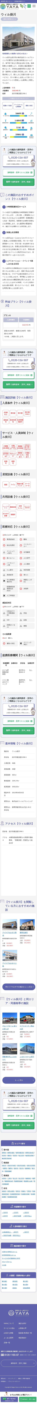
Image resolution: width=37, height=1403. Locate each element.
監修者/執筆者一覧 (25, 1333)
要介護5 (4, 1288)
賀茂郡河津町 (25, 1194)
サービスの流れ (9, 1328)
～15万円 (15, 1212)
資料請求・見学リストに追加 (18, 172)
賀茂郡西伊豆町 (15, 1194)
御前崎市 (28, 1168)
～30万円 (15, 1232)
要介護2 (4, 1284)
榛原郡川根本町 (7, 1158)
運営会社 (3, 1378)
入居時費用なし (7, 1232)
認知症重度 (26, 1288)
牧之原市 (21, 1155)
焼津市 (4, 1155)
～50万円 (26, 1232)
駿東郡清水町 (9, 1181)
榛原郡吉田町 (29, 1155)
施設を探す (22, 1323)
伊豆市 (18, 1191)
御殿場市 (28, 1178)
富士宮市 (21, 1178)
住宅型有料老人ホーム (9, 1255)
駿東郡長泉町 (18, 1181)
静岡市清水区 (29, 1152)
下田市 (29, 1191)
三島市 (9, 1178)
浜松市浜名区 (21, 1165)
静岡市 (4, 1152)
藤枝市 (9, 1155)
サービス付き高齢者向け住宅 (11, 1258)
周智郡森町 (8, 1171)
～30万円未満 (17, 1216)
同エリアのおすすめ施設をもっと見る (18, 987)
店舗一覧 (7, 1342)
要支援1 (4, 1281)
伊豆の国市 (10, 1191)
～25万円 (5, 1216)
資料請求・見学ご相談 (28, 1399)
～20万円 (26, 1212)
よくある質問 (8, 1338)
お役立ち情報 (8, 1333)
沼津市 (4, 1178)
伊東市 (23, 1191)
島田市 (15, 1155)
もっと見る (19, 1080)
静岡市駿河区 (20, 1152)
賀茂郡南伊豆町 (12, 1197)
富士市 (15, 1178)
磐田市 (10, 1168)
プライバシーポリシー (14, 1381)
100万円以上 (16, 1235)
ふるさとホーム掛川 (27, 1057)
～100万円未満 (6, 1235)
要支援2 (15, 1281)
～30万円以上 (27, 1216)
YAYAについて (9, 1323)
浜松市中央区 (11, 1165)
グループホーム (7, 1262)
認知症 (15, 1288)
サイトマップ (11, 1378)
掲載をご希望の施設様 (24, 1378)
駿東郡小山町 (28, 1181)
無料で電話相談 (10, 1399)
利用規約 (3, 1381)
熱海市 (4, 1191)
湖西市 (5, 1168)
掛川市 (22, 1168)
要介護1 (25, 1281)
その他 (4, 1265)
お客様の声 (22, 1328)
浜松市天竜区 (31, 1165)
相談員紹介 (22, 1338)
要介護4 (25, 1284)
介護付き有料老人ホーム (9, 1252)
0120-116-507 (18, 160)
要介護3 (15, 1284)
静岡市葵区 (10, 1152)
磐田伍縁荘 (24, 932)
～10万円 (5, 1212)
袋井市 (16, 1168)
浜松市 (4, 1165)
